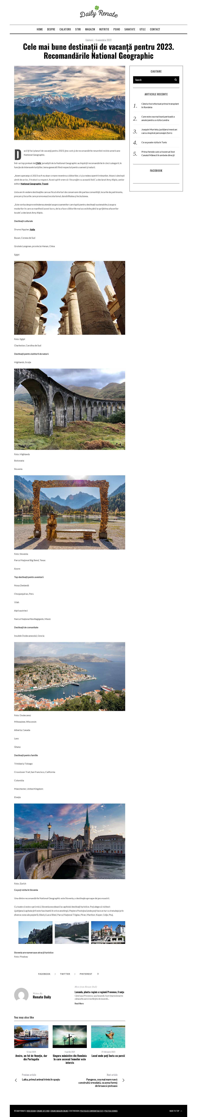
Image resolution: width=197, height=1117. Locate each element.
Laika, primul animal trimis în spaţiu (41, 1077)
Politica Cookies (111, 1111)
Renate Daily (42, 996)
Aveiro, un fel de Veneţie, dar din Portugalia (31, 1057)
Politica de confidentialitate (91, 1111)
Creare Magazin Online (59, 1111)
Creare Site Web (43, 1111)
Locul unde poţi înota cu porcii (108, 1056)
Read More (79, 1003)
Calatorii (89, 40)
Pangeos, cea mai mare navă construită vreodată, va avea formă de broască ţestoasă (97, 1080)
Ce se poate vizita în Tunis (154, 142)
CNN (38, 163)
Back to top (175, 1111)
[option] (31, 1043)
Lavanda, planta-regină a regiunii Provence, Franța (99, 992)
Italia (32, 229)
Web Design (31, 1111)
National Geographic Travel (34, 183)
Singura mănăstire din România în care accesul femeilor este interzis (70, 1059)
